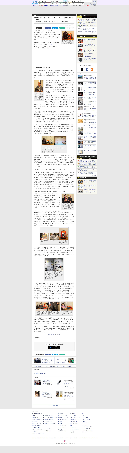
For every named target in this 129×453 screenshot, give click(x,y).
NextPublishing (47, 430)
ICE (82, 413)
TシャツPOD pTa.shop (87, 426)
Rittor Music (60, 413)
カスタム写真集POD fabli (88, 428)
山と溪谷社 (60, 423)
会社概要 (76, 437)
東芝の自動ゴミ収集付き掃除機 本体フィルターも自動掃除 (90, 138)
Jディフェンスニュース (75, 417)
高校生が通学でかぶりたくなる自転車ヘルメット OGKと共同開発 (90, 147)
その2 (52, 334)
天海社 (84, 415)
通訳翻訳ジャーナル (74, 419)
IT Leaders (35, 421)
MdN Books (73, 427)
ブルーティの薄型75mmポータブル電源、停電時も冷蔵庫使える (90, 84)
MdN (71, 425)
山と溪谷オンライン (63, 425)
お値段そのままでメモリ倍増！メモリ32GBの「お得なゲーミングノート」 (90, 50)
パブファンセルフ (86, 423)
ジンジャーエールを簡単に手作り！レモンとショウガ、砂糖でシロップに (90, 124)
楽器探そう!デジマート (63, 417)
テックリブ (72, 431)
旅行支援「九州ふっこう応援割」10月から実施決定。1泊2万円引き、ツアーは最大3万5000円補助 (87, 164)
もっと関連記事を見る (53, 405)
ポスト (39, 28)
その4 (59, 334)
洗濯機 (80, 5)
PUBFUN (83, 421)
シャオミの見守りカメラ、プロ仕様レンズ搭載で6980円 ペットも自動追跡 (90, 103)
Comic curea (85, 417)
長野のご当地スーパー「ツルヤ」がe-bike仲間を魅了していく (90, 79)
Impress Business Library (49, 419)
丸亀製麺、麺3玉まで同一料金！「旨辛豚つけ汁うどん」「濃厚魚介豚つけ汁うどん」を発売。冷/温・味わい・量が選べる (87, 167)
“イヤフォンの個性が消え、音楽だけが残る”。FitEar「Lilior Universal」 (89, 55)
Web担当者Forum (36, 417)
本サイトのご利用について (36, 437)
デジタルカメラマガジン (37, 429)
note (62, 28)
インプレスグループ (82, 437)
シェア (49, 28)
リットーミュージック (63, 415)
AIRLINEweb (73, 415)
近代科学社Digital (62, 430)
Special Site (83, 36)
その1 (49, 334)
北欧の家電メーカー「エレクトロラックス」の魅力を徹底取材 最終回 (61, 361)
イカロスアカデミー (74, 423)
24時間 (84, 17)
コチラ (50, 44)
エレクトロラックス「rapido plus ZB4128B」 (68, 385)
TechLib (72, 432)
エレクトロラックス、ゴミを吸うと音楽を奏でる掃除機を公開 (47, 382)
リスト (43, 28)
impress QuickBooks (86, 419)
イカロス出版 (72, 413)
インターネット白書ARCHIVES (39, 433)
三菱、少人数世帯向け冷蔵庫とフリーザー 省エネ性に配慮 (90, 89)
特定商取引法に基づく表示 (92, 437)
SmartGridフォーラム (48, 415)
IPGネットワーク (85, 425)
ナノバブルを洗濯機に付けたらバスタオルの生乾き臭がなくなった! (90, 182)
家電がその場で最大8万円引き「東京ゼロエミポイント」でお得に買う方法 (90, 191)
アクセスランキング (84, 15)
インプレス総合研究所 (37, 419)
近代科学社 (60, 429)
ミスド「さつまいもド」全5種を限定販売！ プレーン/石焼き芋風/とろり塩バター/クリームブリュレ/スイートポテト (87, 173)
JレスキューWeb (74, 421)
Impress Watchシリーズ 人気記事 (87, 156)
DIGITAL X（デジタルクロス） (50, 423)
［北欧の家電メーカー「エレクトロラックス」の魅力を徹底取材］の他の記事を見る (54, 366)
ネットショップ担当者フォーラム (51, 417)
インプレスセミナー (48, 421)
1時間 (79, 17)
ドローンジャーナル (37, 423)
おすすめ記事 (83, 177)
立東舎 (60, 421)
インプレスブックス (48, 428)
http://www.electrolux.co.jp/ (39, 373)
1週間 (89, 17)
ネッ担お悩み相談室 (37, 425)
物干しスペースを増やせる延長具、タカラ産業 (87, 31)
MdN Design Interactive (75, 429)
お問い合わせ (45, 437)
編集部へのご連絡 (60, 437)
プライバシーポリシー (69, 437)
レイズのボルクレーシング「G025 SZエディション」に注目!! (90, 45)
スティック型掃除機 (73, 5)
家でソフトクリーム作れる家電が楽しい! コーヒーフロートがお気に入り (90, 110)
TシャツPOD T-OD (63, 419)
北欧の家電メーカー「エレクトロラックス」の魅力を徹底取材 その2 (46, 361)
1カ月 (95, 17)
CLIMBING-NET (62, 427)
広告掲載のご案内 (52, 437)
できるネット (35, 431)
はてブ (56, 28)
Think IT (34, 415)
